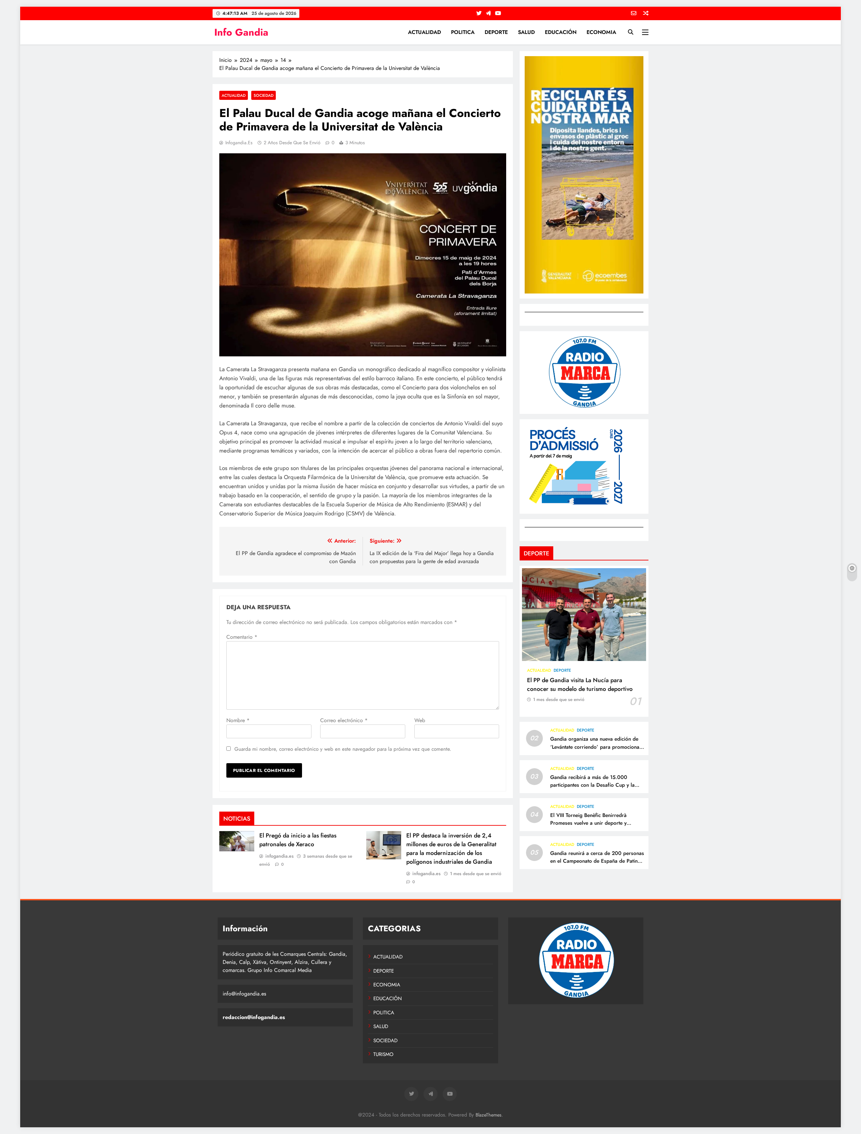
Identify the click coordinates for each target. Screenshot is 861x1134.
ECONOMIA (601, 32)
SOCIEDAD (263, 95)
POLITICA (463, 32)
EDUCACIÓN (560, 32)
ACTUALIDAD (424, 32)
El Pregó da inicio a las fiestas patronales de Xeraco (297, 840)
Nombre (238, 720)
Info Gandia (241, 32)
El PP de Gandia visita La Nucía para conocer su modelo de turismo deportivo (580, 684)
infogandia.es (239, 142)
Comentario (241, 637)
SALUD (526, 32)
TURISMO (383, 1054)
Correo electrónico (344, 720)
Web (419, 720)
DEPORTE (496, 32)
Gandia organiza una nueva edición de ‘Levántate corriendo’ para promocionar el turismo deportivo (595, 746)
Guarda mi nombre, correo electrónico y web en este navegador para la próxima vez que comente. (342, 749)
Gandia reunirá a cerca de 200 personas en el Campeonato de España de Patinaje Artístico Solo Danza (597, 861)
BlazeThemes (488, 1114)
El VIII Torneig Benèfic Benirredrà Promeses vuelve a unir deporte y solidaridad (588, 823)
